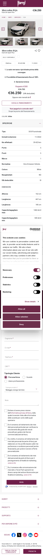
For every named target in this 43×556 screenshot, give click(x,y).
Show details (30, 302)
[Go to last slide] (3, 29)
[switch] (36, 277)
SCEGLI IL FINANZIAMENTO (21, 103)
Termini (35, 486)
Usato (10, 17)
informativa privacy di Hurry (21, 413)
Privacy (29, 486)
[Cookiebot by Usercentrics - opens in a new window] (30, 229)
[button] (6, 42)
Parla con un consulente (10, 551)
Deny (21, 324)
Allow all (21, 309)
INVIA (21, 482)
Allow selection (21, 317)
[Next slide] (40, 29)
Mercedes (17, 17)
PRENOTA (32, 551)
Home (3, 17)
